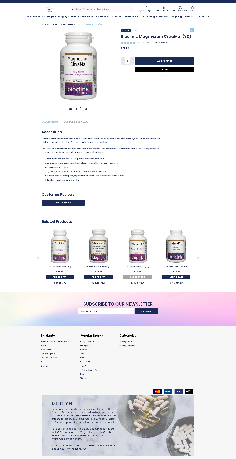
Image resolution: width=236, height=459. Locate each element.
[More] (44, 16)
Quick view (61, 283)
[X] (81, 108)
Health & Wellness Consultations (90, 16)
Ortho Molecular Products (91, 370)
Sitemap (44, 366)
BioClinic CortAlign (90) (60, 266)
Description (50, 122)
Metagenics (131, 16)
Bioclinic (83, 349)
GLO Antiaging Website (155, 16)
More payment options (165, 75)
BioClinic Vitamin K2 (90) (137, 266)
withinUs (83, 366)
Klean (82, 374)
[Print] (76, 108)
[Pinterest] (86, 108)
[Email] (70, 108)
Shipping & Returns (182, 16)
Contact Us (203, 16)
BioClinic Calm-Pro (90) (176, 266)
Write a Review (160, 43)
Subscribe (146, 311)
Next (198, 256)
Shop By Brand (35, 16)
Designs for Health (88, 341)
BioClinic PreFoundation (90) (98, 266)
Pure (82, 358)
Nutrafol (116, 16)
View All (83, 378)
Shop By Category (57, 16)
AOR (82, 354)
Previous (37, 256)
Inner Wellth (85, 362)
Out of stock (137, 277)
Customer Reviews (76, 122)
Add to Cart (164, 60)
